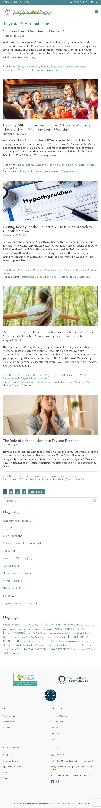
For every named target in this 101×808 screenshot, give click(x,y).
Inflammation (58, 641)
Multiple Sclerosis (36, 645)
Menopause (8, 645)
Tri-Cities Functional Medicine (31, 803)
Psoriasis (76, 645)
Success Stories (9, 722)
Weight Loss (14, 653)
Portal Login (8, 755)
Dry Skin (35, 637)
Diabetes (21, 637)
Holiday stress (52, 172)
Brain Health (31, 67)
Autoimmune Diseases (30, 270)
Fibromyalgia (61, 637)
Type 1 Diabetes (79, 649)
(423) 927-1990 (78, 2)
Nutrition (50, 645)
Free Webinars (56, 733)
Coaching (60, 633)
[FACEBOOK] (92, 2)
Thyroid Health (70, 172)
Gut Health (9, 566)
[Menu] (96, 12)
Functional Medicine (62, 67)
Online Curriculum (10, 761)
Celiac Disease (31, 629)
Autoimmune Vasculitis (89, 625)
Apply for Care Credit (12, 767)
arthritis (42, 625)
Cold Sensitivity (70, 633)
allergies (24, 625)
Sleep (14, 649)
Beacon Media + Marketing (78, 803)
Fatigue (44, 67)
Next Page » (37, 492)
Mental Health (26, 70)
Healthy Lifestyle (28, 641)
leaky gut (78, 641)
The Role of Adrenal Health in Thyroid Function (41, 441)
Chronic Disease (47, 629)
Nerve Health (10, 588)
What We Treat (56, 722)
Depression (10, 637)
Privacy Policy (50, 803)
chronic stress (49, 633)
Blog (20, 67)
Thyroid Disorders (80, 277)
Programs (54, 727)
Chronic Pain (32, 632)
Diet (28, 637)
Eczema (42, 637)
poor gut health (63, 645)
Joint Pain (70, 641)
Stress (39, 70)
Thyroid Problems (76, 479)
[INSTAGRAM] (96, 2)
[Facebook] (52, 783)
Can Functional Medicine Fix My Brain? (34, 31)
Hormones (42, 641)
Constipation (83, 633)
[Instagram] (57, 783)
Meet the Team (9, 716)
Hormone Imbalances (15, 573)
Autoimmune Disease (32, 277)
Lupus (85, 641)
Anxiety (33, 624)
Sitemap (6, 727)
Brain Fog (7, 629)
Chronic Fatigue (63, 629)
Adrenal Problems (30, 479)
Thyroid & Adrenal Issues (58, 70)
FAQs (52, 739)
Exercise (51, 637)
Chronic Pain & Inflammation (19, 543)
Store (5, 778)
